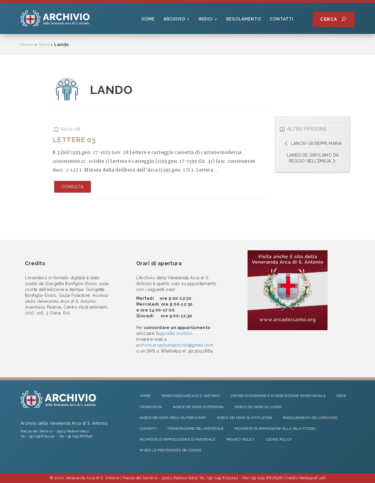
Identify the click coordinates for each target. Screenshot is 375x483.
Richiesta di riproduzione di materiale (178, 439)
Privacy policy (240, 439)
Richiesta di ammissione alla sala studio (275, 429)
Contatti (282, 19)
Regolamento (243, 19)
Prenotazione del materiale (196, 429)
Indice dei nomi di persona (198, 407)
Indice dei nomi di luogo (258, 407)
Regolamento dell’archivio (310, 418)
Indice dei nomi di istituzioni (244, 418)
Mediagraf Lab (312, 478)
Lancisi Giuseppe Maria (315, 143)
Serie (43, 44)
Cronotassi (151, 407)
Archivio (174, 19)
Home (148, 19)
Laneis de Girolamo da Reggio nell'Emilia (313, 158)
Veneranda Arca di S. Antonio (190, 396)
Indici (206, 19)
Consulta (72, 186)
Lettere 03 (74, 140)
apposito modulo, (175, 333)
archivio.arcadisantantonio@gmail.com (174, 345)
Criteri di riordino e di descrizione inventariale (278, 396)
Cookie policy (279, 439)
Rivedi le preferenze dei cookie (170, 450)
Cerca (330, 19)
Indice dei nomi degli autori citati (173, 418)
